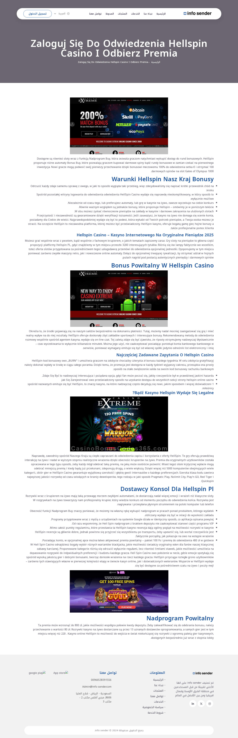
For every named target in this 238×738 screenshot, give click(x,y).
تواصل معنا (95, 13)
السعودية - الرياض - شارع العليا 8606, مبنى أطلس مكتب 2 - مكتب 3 (93, 697)
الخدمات (135, 13)
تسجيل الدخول (37, 13)
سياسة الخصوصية (152, 707)
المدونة (110, 13)
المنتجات (122, 13)
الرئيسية (161, 13)
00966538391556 (101, 680)
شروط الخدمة (155, 712)
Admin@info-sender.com (96, 687)
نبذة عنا (148, 13)
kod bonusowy (178, 369)
